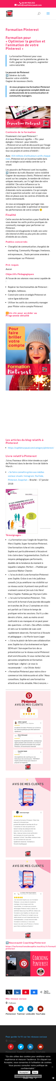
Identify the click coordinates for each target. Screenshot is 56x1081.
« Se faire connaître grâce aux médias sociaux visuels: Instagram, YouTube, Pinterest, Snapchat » (26, 476)
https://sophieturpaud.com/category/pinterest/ (31, 447)
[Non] (52, 1066)
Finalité (11, 214)
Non (35, 1072)
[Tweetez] (9, 992)
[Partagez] (17, 992)
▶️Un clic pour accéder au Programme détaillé (21, 314)
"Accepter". (24, 1072)
